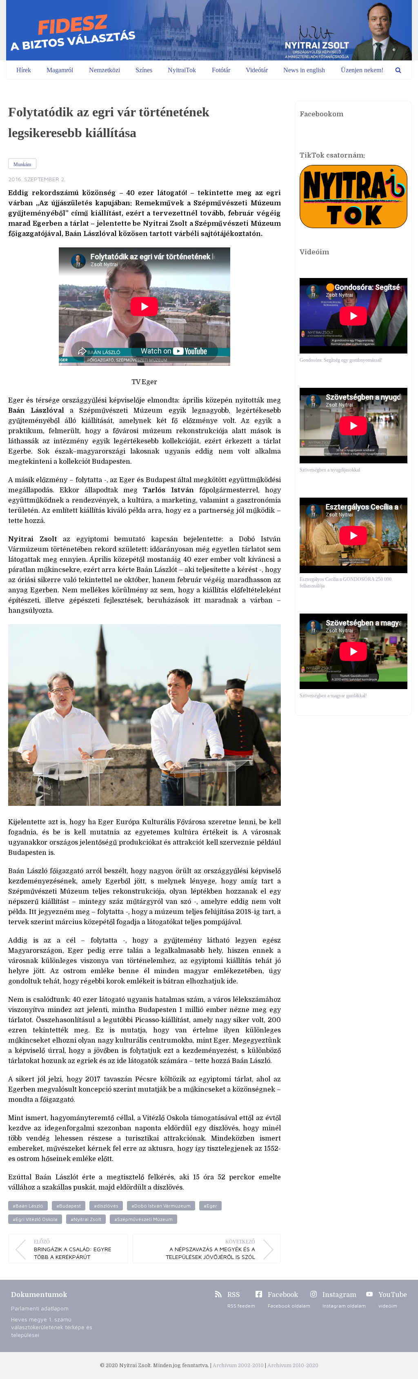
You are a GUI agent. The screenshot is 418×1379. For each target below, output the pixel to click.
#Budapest (68, 1206)
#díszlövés (106, 1206)
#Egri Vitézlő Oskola (35, 1219)
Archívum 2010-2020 (292, 1365)
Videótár (257, 70)
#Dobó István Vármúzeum (161, 1206)
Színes (144, 70)
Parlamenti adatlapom (40, 1308)
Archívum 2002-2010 (239, 1365)
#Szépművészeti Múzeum (143, 1219)
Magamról (60, 70)
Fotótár (221, 70)
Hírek (23, 70)
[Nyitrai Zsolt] (209, 30)
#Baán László (28, 1206)
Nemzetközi (104, 70)
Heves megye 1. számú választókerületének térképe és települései (51, 1327)
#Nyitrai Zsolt (86, 1219)
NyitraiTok (182, 70)
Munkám (22, 164)
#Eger (210, 1206)
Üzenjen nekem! (362, 70)
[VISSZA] (398, 70)
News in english (304, 70)
